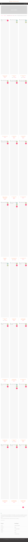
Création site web (12, 539)
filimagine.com (7, 539)
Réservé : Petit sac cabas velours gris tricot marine (5, 198)
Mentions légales (17, 539)
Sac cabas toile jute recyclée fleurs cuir (4, 501)
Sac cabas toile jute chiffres (14, 440)
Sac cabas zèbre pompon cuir (14, 319)
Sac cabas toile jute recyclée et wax (4, 440)
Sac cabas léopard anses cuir (14, 136)
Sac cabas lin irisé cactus (14, 76)
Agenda (2, 529)
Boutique (5, 15)
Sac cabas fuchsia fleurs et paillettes (23, 319)
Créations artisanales (17, 525)
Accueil (2, 15)
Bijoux (15, 527)
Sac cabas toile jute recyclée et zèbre (23, 501)
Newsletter (2, 526)
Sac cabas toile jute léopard (23, 440)
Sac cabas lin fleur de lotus (23, 76)
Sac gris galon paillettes (5, 258)
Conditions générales (22, 539)
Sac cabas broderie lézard (14, 197)
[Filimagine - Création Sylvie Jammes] (14, 1)
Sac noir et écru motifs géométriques (14, 258)
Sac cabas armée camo (5, 319)
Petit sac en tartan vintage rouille (5, 76)
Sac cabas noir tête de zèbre (23, 379)
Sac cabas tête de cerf (23, 258)
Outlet (15, 530)
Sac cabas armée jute (5, 136)
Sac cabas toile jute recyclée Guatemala (14, 501)
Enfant (15, 532)
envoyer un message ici (16, 518)
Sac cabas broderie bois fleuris (23, 136)
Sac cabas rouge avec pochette (5, 379)
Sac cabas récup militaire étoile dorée (14, 379)
